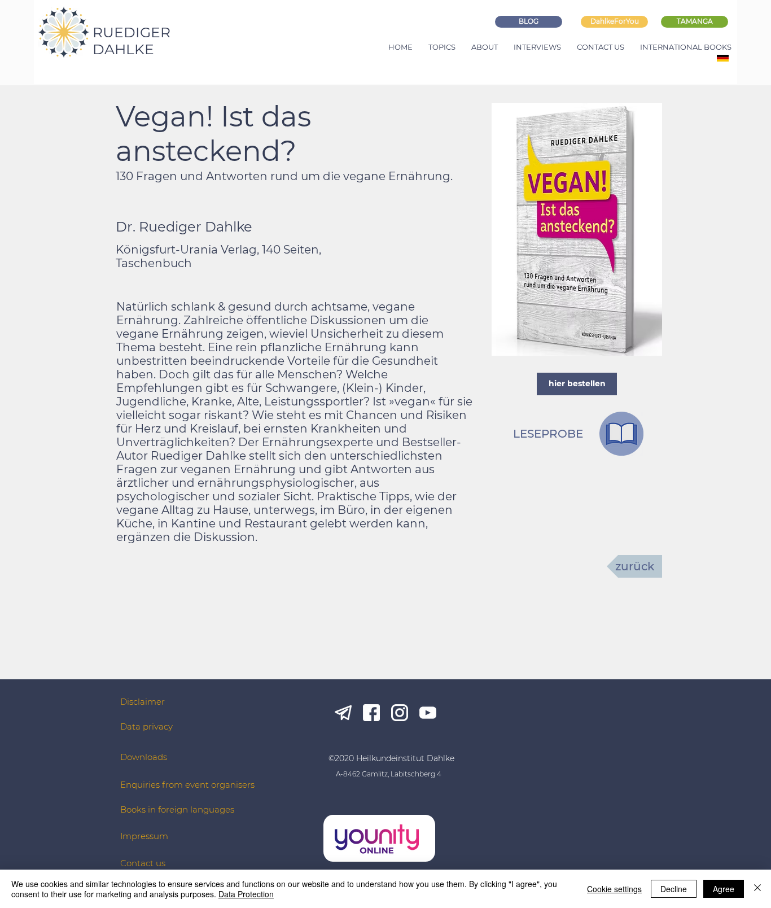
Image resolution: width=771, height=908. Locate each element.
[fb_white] (371, 712)
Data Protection (246, 894)
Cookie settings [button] (614, 888)
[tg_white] (343, 712)
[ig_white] (399, 712)
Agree (723, 888)
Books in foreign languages (177, 809)
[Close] (757, 889)
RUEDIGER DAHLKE (131, 41)
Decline (673, 888)
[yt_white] (427, 712)
